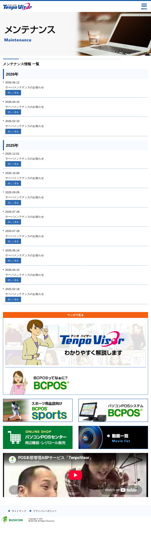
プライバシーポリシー (45, 511)
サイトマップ (19, 511)
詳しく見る (13, 92)
